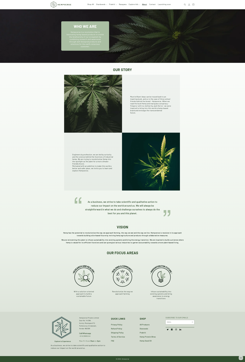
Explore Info (133, 4)
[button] (101, 4)
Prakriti (112, 4)
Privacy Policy (116, 325)
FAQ (112, 341)
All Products (145, 325)
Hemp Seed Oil (146, 341)
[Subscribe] (192, 322)
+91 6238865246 (84, 336)
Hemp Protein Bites (148, 337)
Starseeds (144, 329)
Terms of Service (118, 337)
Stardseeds (100, 4)
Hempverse (125, 359)
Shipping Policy (117, 333)
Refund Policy (116, 329)
